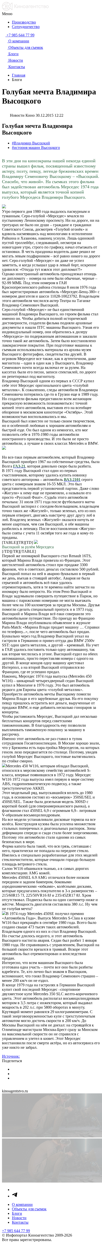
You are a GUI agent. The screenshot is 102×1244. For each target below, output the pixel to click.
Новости (19, 1218)
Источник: (11, 1056)
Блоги (17, 1213)
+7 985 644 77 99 (16, 1231)
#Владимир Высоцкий (31, 143)
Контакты (20, 1222)
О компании (22, 1204)
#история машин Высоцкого (36, 147)
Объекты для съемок (29, 1209)
